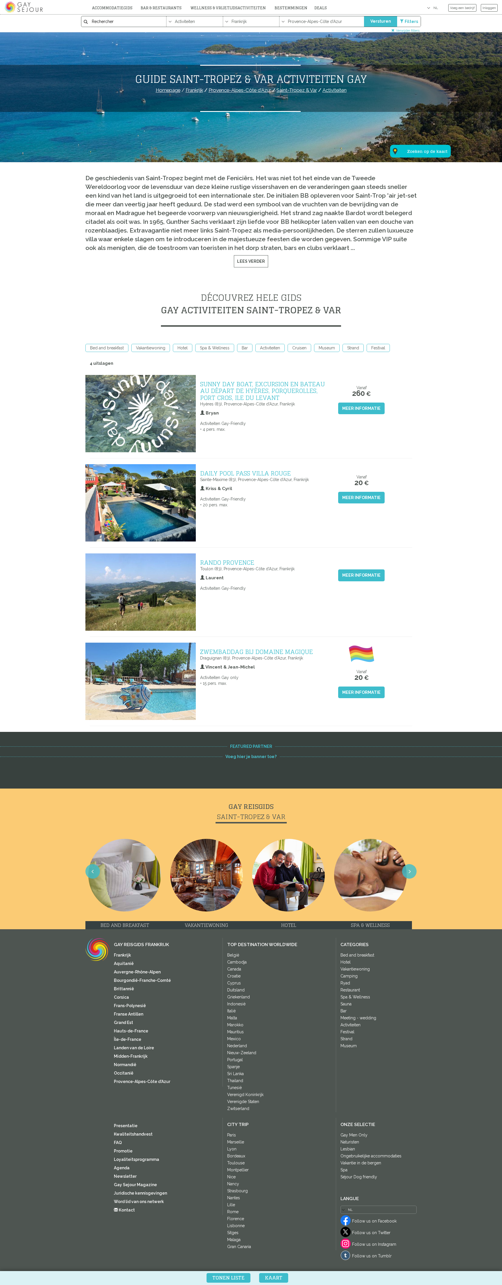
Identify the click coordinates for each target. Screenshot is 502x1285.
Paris (231, 1135)
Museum (327, 348)
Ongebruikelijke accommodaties (370, 1156)
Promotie (123, 1151)
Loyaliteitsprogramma (136, 1159)
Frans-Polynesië (130, 1005)
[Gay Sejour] (24, 7)
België (233, 955)
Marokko (235, 1025)
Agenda (122, 1168)
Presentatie (125, 1125)
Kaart (273, 1277)
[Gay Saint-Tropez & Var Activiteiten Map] (417, 122)
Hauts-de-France (131, 1031)
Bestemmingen (291, 8)
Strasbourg (237, 1191)
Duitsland (236, 990)
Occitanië (123, 1073)
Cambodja (237, 962)
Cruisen (299, 348)
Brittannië (124, 988)
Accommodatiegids (112, 8)
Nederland (237, 1045)
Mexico (234, 1038)
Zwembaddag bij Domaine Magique (256, 651)
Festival (378, 348)
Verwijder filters (407, 30)
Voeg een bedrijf (462, 8)
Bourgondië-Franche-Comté (142, 980)
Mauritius (235, 1032)
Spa (343, 1170)
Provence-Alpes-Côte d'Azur (142, 1081)
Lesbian (347, 1149)
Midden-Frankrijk (131, 1056)
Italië (231, 1011)
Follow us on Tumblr (372, 1256)
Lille (231, 1204)
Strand (353, 348)
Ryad (345, 983)
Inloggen (489, 8)
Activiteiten (270, 348)
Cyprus (234, 983)
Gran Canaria (239, 1246)
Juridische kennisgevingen (140, 1193)
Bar (245, 348)
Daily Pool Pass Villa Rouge (245, 473)
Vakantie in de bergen (360, 1163)
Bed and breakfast (107, 348)
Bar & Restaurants (161, 8)
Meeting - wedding (358, 1018)
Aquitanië (124, 963)
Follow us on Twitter (371, 1232)
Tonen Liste (228, 1277)
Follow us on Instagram (374, 1244)
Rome (233, 1211)
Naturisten (349, 1142)
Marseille (235, 1142)
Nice (231, 1177)
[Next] (409, 871)
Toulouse (236, 1163)
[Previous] (92, 871)
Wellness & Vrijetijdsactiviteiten (228, 8)
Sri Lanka (235, 1073)
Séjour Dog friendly (358, 1177)
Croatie (234, 976)
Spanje (233, 1066)
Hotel (183, 348)
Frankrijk (122, 955)
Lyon (231, 1149)
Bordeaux (236, 1156)
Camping (349, 976)
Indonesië (236, 1004)
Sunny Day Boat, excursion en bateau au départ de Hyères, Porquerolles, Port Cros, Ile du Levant (262, 390)
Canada (234, 969)
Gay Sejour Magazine (135, 1184)
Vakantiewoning (150, 348)
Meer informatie (361, 408)
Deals (320, 8)
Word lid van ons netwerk (139, 1201)
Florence (235, 1218)
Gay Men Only (353, 1135)
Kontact (126, 1210)
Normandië (125, 1064)
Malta (232, 1018)
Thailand (235, 1080)
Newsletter (125, 1176)
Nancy (233, 1184)
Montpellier (238, 1170)
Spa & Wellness (215, 348)
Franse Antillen (128, 1014)
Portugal (235, 1059)
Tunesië (234, 1087)
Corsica (121, 997)
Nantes (233, 1197)
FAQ (118, 1142)
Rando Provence (227, 562)
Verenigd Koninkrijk (245, 1094)
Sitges (233, 1232)
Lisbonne (236, 1225)
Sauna (346, 1004)
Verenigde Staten (243, 1101)
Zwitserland (238, 1108)
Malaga (234, 1239)
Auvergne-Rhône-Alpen (137, 972)
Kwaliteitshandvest (133, 1134)
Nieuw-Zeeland (241, 1052)
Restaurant (350, 990)
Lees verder (251, 261)
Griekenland (238, 997)
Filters (411, 21)
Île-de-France (127, 1039)
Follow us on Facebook (374, 1221)
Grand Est (123, 1022)
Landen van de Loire (134, 1047)
